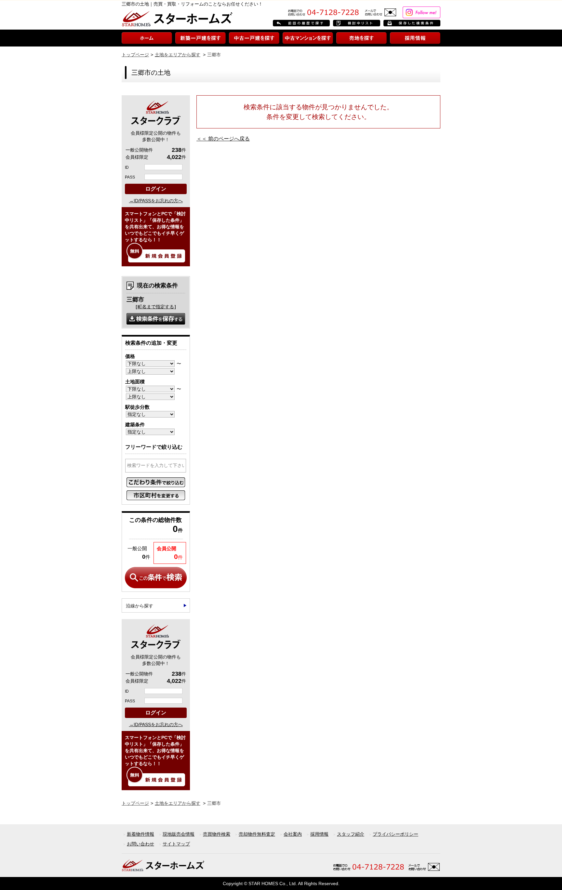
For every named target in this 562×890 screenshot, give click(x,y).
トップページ (135, 54)
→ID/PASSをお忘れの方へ (156, 200)
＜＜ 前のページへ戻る (223, 138)
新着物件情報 (140, 834)
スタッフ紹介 (350, 834)
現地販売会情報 (178, 834)
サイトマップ (176, 843)
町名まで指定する (156, 306)
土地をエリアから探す (177, 54)
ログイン (155, 189)
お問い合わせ (140, 843)
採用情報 (319, 834)
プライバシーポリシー (395, 834)
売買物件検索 (216, 834)
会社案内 (293, 834)
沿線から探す (139, 605)
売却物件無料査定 (257, 834)
